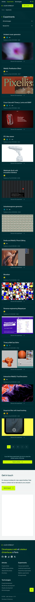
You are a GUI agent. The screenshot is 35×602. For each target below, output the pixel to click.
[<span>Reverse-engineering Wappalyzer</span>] (17, 321)
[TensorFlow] (7, 413)
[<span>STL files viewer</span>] (17, 149)
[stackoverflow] (8, 556)
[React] (7, 37)
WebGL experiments (23, 573)
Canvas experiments (23, 566)
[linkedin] (11, 556)
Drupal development (7, 583)
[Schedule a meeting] (32, 590)
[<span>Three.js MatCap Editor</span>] (17, 355)
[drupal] (5, 556)
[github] (2, 556)
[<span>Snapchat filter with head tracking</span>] (17, 423)
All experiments (22, 575)
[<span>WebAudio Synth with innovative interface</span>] (17, 184)
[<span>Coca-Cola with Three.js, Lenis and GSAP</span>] (17, 115)
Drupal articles (5, 566)
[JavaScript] (4, 37)
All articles (4, 573)
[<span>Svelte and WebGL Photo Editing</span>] (17, 253)
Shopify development (7, 588)
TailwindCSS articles (7, 570)
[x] (14, 556)
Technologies (18, 1)
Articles (4, 1)
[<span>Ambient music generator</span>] (17, 47)
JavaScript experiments (24, 568)
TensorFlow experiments (24, 570)
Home (3, 10)
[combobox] (17, 21)
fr (30, 1)
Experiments (10, 1)
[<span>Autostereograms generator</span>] (17, 219)
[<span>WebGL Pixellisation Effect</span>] (17, 81)
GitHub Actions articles (7, 568)
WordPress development (8, 585)
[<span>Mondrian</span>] (17, 287)
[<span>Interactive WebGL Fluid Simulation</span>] (17, 389)
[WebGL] (9, 37)
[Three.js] (9, 105)
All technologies (6, 590)
